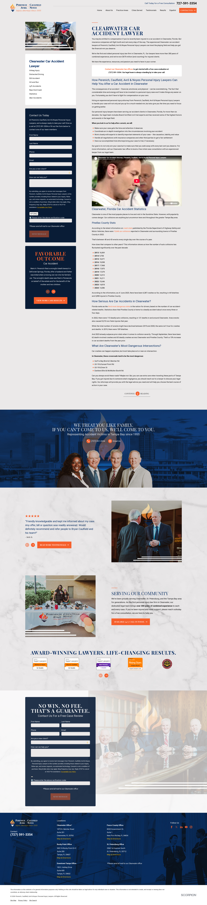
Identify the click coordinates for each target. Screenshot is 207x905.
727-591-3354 (186, 3)
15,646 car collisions (122, 231)
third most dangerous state (119, 306)
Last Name (33, 143)
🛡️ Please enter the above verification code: (47, 218)
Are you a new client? (37, 169)
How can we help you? (38, 177)
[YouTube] (186, 827)
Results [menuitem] (163, 10)
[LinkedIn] (181, 827)
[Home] (25, 8)
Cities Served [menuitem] (137, 10)
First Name (33, 135)
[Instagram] (191, 827)
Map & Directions (64, 839)
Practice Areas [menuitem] (122, 10)
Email (31, 160)
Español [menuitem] (172, 10)
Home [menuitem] (99, 10)
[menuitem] (50, 70)
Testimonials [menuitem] (151, 10)
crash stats (127, 228)
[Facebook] (171, 827)
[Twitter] (176, 827)
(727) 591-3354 (115, 72)
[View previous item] (101, 675)
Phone (31, 152)
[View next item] (53, 292)
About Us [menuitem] (109, 10)
